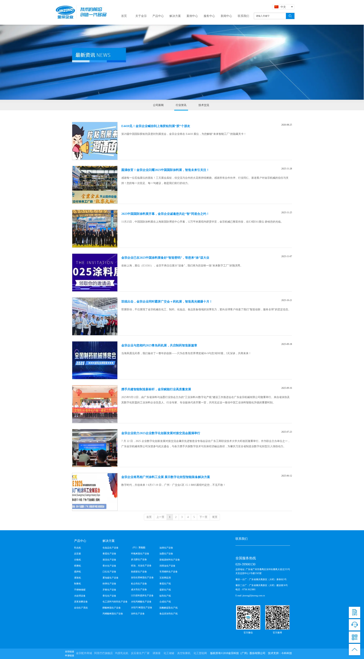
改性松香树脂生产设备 (142, 577)
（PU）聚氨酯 (138, 547)
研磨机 (77, 565)
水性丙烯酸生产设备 (141, 601)
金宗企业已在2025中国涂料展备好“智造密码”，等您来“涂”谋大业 (165, 257)
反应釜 (77, 553)
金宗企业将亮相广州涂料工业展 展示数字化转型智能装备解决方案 (165, 477)
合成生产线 (165, 601)
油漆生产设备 (166, 547)
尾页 (214, 517)
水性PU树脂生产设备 (141, 607)
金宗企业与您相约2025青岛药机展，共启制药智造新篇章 (159, 345)
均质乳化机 (121, 653)
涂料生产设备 (138, 613)
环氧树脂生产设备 (140, 553)
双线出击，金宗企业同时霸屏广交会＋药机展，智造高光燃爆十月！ (166, 301)
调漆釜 (157, 653)
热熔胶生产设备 (139, 571)
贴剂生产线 (165, 595)
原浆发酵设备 (81, 601)
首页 (149, 517)
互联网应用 (165, 577)
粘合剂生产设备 (139, 583)
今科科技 (286, 653)
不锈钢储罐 (80, 589)
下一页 (203, 517)
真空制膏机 (184, 653)
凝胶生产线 (165, 589)
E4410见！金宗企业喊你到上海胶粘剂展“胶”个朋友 (155, 126)
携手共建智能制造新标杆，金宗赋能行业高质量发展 (156, 389)
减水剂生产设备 (139, 589)
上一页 (160, 517)
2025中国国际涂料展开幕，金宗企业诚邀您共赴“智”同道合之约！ (165, 213)
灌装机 (77, 577)
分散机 (77, 559)
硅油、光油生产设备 (141, 565)
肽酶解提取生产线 (168, 607)
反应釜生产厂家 (140, 653)
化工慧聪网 (200, 653)
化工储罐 (169, 653)
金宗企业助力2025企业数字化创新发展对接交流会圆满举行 (160, 433)
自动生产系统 (81, 607)
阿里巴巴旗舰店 (103, 653)
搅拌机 (77, 571)
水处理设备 (80, 595)
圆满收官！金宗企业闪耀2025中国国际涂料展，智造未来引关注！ (165, 169)
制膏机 (77, 583)
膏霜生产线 (165, 583)
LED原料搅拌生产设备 (142, 595)
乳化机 (77, 547)
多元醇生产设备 (139, 559)
